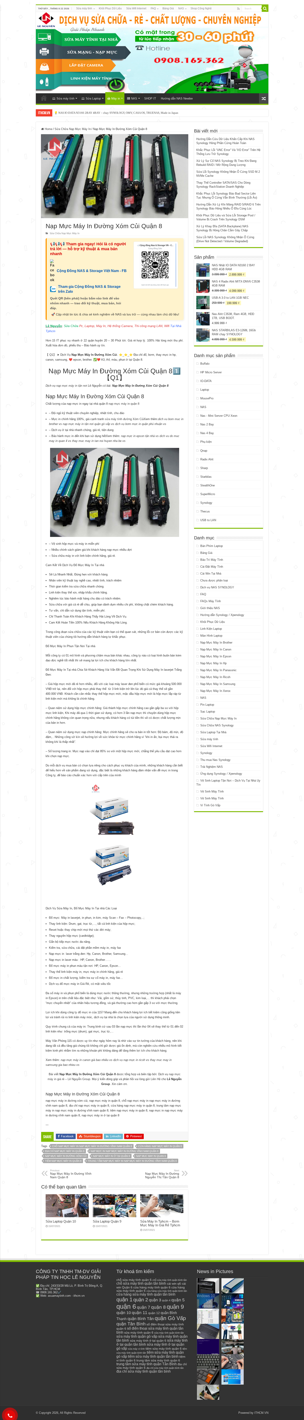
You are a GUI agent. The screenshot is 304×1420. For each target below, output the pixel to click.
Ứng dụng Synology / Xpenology (221, 773)
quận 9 (175, 1306)
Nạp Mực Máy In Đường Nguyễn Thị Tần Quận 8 (162, 1174)
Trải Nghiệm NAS (211, 766)
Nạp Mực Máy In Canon (215, 649)
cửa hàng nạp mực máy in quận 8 (160, 1146)
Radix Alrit (206, 459)
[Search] (265, 8)
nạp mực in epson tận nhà (138, 436)
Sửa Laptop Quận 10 (61, 1221)
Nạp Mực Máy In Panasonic (218, 670)
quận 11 (139, 1312)
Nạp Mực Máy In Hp (213, 663)
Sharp (204, 468)
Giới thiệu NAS (210, 608)
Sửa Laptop (93, 98)
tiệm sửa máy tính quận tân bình (153, 1356)
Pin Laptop (207, 704)
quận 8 (158, 1307)
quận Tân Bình (131, 1323)
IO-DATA (206, 381)
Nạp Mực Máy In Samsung (217, 684)
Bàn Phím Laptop (211, 546)
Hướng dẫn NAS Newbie (177, 98)
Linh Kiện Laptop (211, 628)
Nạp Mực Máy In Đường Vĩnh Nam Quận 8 (70, 1174)
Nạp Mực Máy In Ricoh (215, 677)
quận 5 (178, 1300)
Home (48, 129)
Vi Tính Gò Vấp (210, 805)
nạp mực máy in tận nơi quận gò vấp (86, 424)
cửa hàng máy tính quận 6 (151, 1287)
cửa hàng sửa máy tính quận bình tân (166, 1291)
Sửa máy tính (84, 8)
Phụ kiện (206, 441)
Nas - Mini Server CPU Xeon (218, 415)
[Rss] (238, 8)
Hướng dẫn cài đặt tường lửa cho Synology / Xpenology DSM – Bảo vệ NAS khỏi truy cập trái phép (114, 112)
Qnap (203, 450)
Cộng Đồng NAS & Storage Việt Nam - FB (92, 271)
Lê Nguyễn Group (79, 1079)
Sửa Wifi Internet (136, 8)
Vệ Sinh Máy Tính (212, 791)
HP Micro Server (211, 372)
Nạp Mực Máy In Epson (215, 656)
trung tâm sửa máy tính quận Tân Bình (146, 1364)
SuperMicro (207, 494)
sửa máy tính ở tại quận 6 (148, 1340)
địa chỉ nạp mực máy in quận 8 (64, 1151)
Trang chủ (44, 98)
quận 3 (155, 1300)
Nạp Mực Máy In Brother (216, 642)
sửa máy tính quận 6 (138, 1332)
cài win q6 (174, 1283)
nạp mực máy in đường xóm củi (66, 1156)
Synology (206, 502)
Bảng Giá (168, 8)
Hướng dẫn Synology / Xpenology (222, 615)
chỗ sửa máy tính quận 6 (134, 1280)
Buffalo (204, 363)
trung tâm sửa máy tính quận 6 (158, 1360)
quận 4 (166, 1300)
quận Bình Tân (141, 1318)
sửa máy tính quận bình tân (169, 1332)
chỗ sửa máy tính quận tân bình (141, 1283)
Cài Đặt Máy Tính (211, 566)
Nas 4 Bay (207, 433)
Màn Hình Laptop (211, 635)
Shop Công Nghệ (201, 8)
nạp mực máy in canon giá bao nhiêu (84, 1060)
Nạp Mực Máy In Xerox (215, 691)
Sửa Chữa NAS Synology (217, 725)
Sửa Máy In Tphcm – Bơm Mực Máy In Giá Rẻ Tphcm (160, 1223)
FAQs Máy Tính (210, 601)
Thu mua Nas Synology (215, 760)
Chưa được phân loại (214, 580)
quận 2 (140, 1299)
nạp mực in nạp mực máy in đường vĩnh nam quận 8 (124, 1151)
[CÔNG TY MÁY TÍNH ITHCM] (152, 52)
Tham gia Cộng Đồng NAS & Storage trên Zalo (89, 289)
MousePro (206, 398)
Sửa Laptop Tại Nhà (213, 732)
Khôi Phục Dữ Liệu (110, 8)
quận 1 (124, 1299)
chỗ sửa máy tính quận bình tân (169, 1280)
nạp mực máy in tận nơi (71, 385)
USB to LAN (208, 520)
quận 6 (126, 1306)
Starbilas (206, 476)
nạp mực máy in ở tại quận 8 (111, 1156)
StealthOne (207, 485)
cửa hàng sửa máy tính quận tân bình (145, 1294)
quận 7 (143, 1307)
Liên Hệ (155, 1079)
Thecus (205, 511)
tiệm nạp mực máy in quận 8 (63, 1161)
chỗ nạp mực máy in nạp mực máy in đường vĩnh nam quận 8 (92, 1146)
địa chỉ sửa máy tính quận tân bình (143, 1371)
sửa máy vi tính (136, 1348)
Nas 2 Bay (207, 424)
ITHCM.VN (261, 1412)
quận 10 (123, 1312)
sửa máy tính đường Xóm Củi (124, 419)
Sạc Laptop (207, 711)
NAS (181, 8)
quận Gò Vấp (170, 1318)
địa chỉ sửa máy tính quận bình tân (165, 1368)
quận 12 (154, 1313)
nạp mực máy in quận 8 (124, 403)
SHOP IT (150, 98)
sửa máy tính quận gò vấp (136, 1336)
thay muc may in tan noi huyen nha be (97, 441)
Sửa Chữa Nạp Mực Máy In (73, 129)
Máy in (115, 98)
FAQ (153, 8)
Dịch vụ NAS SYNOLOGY (217, 587)
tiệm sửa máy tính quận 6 (164, 1348)
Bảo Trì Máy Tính (211, 559)
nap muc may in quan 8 (151, 1156)
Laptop (204, 389)
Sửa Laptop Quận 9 (107, 1221)
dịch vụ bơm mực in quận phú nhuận (138, 424)
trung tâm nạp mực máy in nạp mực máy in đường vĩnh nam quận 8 (132, 1161)
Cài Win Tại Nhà (210, 573)
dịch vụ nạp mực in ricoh (129, 1060)
